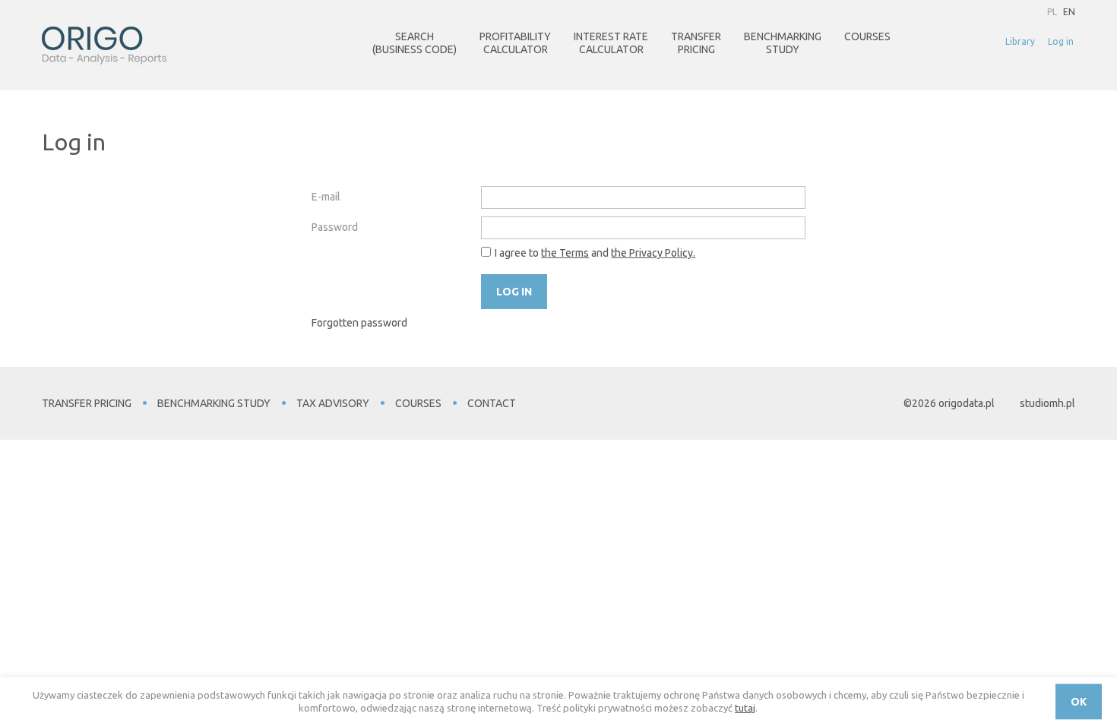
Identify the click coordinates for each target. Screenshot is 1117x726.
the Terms (565, 253)
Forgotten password (359, 323)
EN (1069, 12)
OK (1079, 702)
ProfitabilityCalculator (515, 42)
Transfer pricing (86, 403)
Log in (1061, 41)
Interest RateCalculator (611, 42)
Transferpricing (696, 42)
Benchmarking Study (214, 403)
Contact (491, 403)
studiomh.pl (1047, 403)
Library (1020, 41)
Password (335, 227)
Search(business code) (414, 42)
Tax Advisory (332, 403)
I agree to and (595, 253)
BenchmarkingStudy (782, 42)
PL (1052, 12)
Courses (867, 36)
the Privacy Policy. (653, 253)
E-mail (326, 197)
